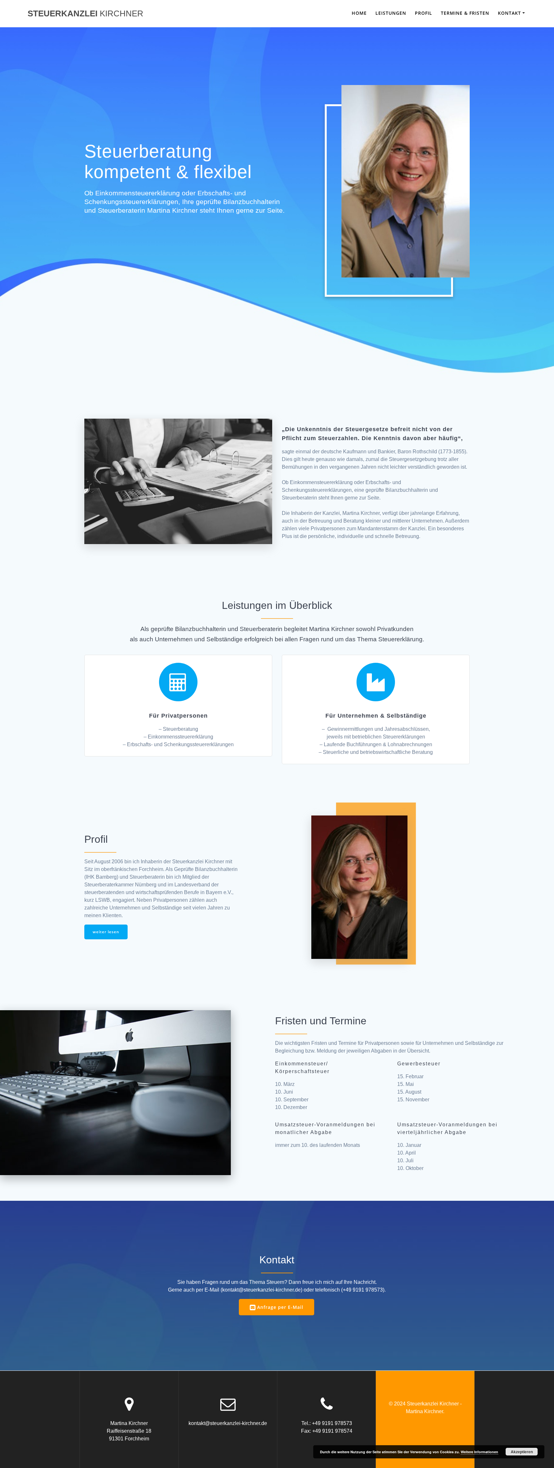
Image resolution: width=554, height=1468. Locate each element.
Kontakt (509, 13)
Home (359, 13)
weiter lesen (106, 932)
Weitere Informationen (479, 1451)
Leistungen (390, 13)
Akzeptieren (522, 1452)
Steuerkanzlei (85, 14)
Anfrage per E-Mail (280, 1307)
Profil (423, 13)
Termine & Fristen (465, 13)
